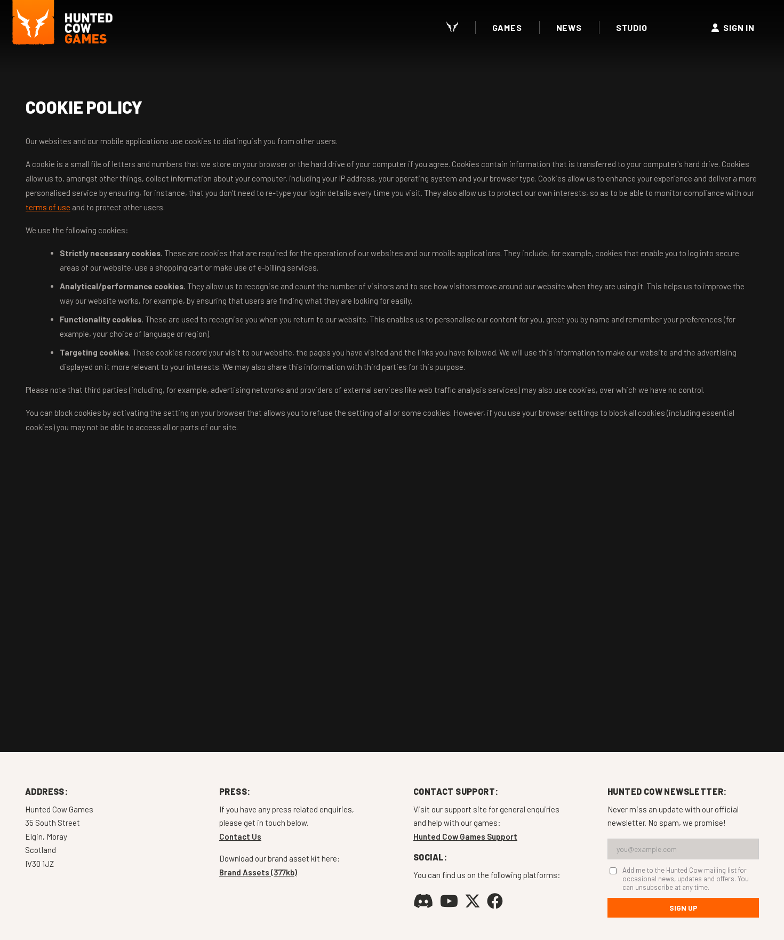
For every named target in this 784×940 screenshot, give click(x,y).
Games (507, 27)
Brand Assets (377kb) (258, 872)
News (569, 27)
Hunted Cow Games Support (465, 836)
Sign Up (683, 907)
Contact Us (240, 836)
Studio (631, 27)
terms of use (48, 207)
